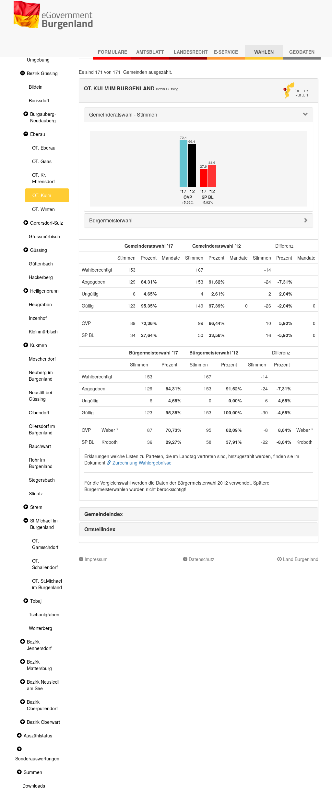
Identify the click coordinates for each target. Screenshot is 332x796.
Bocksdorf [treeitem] (39, 100)
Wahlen (264, 52)
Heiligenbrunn (44, 290)
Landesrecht (190, 52)
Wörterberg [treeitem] (40, 628)
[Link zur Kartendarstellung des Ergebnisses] (295, 89)
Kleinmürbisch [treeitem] (43, 331)
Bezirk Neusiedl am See (43, 684)
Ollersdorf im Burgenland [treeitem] (42, 429)
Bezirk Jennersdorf (39, 644)
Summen (33, 772)
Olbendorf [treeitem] (39, 412)
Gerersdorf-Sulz (46, 222)
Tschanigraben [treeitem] (44, 614)
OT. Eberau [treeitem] (43, 147)
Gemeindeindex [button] (103, 514)
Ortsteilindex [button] (99, 529)
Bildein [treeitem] (35, 87)
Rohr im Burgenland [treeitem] (41, 462)
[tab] (198, 115)
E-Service (226, 52)
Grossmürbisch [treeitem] (44, 236)
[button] (21, 73)
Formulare (112, 52)
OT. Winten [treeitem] (43, 209)
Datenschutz (200, 559)
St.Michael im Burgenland (44, 523)
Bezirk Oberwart (43, 722)
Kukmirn (38, 345)
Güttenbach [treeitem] (41, 263)
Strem (36, 507)
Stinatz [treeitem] (36, 493)
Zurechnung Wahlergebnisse (141, 462)
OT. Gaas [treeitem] (42, 161)
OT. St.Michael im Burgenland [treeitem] (47, 583)
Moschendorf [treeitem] (42, 358)
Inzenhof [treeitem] (38, 318)
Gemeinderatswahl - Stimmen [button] (123, 114)
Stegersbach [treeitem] (42, 479)
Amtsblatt (150, 52)
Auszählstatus (38, 735)
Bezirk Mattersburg (39, 664)
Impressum (95, 559)
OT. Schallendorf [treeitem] (45, 563)
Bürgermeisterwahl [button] (111, 220)
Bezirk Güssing (42, 73)
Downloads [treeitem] (33, 785)
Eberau (37, 134)
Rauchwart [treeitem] (40, 446)
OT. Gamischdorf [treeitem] (45, 543)
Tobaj (36, 601)
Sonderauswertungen (37, 758)
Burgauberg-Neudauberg (43, 117)
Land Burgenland (300, 559)
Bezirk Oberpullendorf (42, 705)
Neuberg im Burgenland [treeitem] (41, 375)
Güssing (38, 250)
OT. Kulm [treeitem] (41, 195)
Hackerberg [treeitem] (41, 277)
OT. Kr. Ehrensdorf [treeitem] (43, 178)
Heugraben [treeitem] (40, 304)
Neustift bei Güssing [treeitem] (40, 395)
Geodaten (301, 52)
